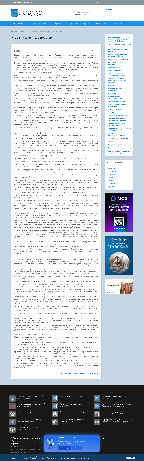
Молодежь (112, 93)
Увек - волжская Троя (116, 148)
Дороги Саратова (114, 67)
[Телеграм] (103, 438)
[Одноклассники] (100, 438)
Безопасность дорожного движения (118, 50)
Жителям (109, 10)
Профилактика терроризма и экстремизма (119, 130)
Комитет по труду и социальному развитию (117, 74)
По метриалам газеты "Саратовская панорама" (79, 374)
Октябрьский (113, 183)
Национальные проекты (117, 101)
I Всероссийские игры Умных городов (119, 45)
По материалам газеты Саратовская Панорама (117, 120)
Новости (23, 31)
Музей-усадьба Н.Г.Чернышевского (116, 97)
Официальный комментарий (119, 115)
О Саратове (18, 24)
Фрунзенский (113, 187)
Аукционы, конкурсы (79, 24)
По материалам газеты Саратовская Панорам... (45, 31)
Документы (58, 24)
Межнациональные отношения (115, 89)
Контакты (119, 24)
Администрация (38, 24)
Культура (111, 85)
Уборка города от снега (117, 145)
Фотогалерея (102, 24)
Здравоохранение (115, 70)
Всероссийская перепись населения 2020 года (118, 55)
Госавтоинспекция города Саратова (118, 63)
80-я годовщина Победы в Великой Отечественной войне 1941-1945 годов (118, 39)
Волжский (112, 168)
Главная (14, 31)
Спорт (110, 142)
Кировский (112, 177)
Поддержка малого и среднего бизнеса (116, 125)
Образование (113, 112)
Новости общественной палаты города (117, 105)
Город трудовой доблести (118, 59)
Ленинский (112, 180)
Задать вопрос (64, 448)
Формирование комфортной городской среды (119, 152)
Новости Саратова (115, 109)
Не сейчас (77, 448)
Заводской (112, 174)
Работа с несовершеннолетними (117, 135)
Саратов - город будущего (118, 139)
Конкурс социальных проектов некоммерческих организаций (118, 80)
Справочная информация (21, 2)
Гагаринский (113, 171)
